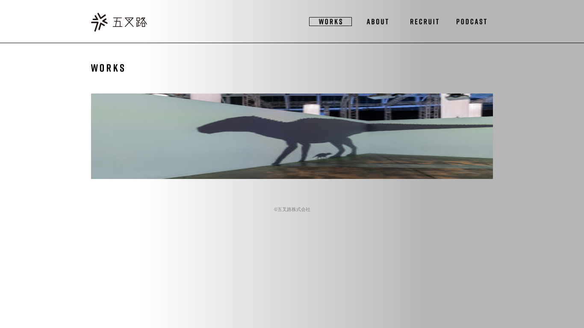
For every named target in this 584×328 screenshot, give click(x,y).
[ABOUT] (377, 21)
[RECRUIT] (424, 21)
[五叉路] (119, 23)
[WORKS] (330, 21)
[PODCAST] (471, 21)
